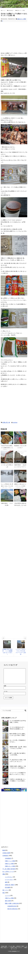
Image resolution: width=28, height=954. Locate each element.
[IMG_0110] (14, 295)
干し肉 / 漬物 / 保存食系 (9, 869)
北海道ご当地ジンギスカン (16, 947)
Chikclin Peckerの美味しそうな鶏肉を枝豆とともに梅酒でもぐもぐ (7, 447)
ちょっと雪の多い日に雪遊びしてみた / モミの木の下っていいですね (7, 486)
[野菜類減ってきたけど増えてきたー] (20, 437)
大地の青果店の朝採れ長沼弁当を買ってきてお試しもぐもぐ (20, 505)
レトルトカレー (9, 879)
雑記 (3, 892)
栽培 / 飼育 (8, 900)
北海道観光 (8, 858)
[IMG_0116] (14, 356)
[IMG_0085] (14, 144)
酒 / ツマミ (5, 890)
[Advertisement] (14, 37)
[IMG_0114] (14, 328)
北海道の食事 (6, 853)
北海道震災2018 (11, 906)
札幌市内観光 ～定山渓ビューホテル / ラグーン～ (20, 467)
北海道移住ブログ (7, 2)
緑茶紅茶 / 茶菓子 (10, 884)
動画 (3, 850)
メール (5, 691)
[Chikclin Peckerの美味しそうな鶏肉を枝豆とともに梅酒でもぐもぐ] (7, 437)
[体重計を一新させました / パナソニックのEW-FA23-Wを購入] (20, 476)
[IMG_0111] (14, 184)
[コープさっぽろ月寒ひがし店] (7, 457)
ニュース (7, 895)
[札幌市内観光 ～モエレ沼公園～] (7, 495)
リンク (15, 949)
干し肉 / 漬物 (12, 946)
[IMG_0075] (14, 77)
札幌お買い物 (6, 422)
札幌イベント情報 (10, 861)
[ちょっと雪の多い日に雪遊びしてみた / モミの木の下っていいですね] (7, 476)
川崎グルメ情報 (9, 898)
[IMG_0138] (14, 216)
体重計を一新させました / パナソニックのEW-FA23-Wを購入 (20, 486)
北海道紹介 (5, 855)
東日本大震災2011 (12, 909)
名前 (5, 685)
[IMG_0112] (14, 255)
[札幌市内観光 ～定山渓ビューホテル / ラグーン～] (20, 457)
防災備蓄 (7, 887)
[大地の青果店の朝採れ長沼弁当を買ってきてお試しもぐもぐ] (20, 495)
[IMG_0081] (14, 115)
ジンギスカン (8, 877)
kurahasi (15, 422)
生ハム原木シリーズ (8, 871)
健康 (6, 882)
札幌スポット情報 (21, 19)
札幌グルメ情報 (9, 863)
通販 (3, 874)
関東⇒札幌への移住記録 (12, 903)
